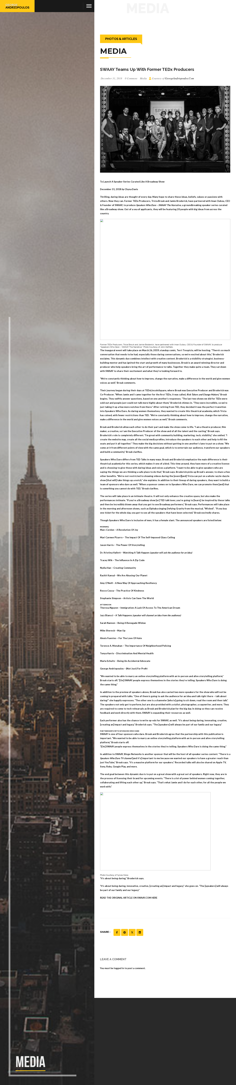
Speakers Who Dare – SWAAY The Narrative (158, 205)
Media (143, 78)
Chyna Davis (131, 189)
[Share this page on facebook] (117, 932)
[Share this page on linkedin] (139, 932)
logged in (119, 968)
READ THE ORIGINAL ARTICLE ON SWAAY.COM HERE (128, 897)
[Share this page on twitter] (132, 932)
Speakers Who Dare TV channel (116, 758)
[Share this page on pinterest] (124, 932)
